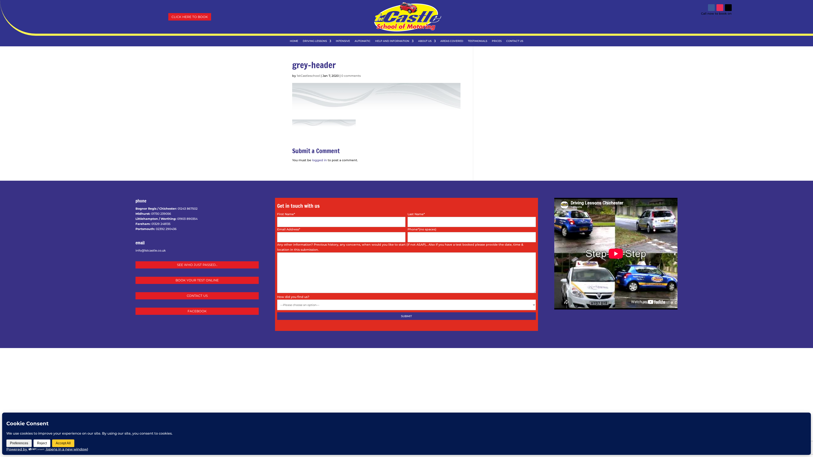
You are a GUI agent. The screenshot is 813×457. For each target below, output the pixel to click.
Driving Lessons (315, 41)
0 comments (351, 76)
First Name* (286, 214)
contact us (197, 296)
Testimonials (477, 41)
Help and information (392, 41)
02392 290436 (166, 229)
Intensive (343, 41)
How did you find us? (293, 297)
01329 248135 (160, 224)
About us (424, 41)
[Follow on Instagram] (719, 7)
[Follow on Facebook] (711, 7)
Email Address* (288, 229)
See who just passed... (197, 265)
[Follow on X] (728, 7)
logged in (319, 160)
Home (294, 41)
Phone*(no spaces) (422, 229)
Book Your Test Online (197, 280)
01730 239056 (161, 214)
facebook (197, 311)
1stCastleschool (308, 76)
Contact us (514, 41)
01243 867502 (717, 17)
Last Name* (416, 214)
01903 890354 (187, 219)
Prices (497, 41)
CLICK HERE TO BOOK (189, 17)
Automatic (363, 41)
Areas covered (451, 41)
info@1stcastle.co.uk (151, 250)
